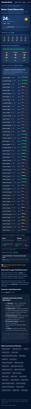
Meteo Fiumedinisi (15, 379)
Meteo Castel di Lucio (7, 369)
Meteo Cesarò (5, 376)
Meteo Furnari (16, 390)
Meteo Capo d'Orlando (7, 362)
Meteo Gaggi (24, 390)
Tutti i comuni (4, 405)
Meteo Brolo (5, 359)
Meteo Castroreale (17, 373)
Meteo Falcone (23, 376)
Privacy (14, 405)
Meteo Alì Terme (5, 352)
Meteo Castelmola (6, 373)
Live (28, 2)
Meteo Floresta (24, 379)
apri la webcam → (6, 260)
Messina (9, 5)
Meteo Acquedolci (6, 348)
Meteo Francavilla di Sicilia (8, 386)
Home (10, 405)
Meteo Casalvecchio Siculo (17, 366)
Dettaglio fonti (5, 340)
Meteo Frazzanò (20, 386)
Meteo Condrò (14, 376)
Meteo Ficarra (5, 379)
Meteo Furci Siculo (6, 390)
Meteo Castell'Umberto (19, 369)
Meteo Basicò (22, 355)
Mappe (24, 2)
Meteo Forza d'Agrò (20, 383)
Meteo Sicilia (18, 2)
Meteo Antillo (15, 352)
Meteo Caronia (5, 366)
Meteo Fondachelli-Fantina (8, 383)
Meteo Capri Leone (19, 362)
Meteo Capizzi (13, 359)
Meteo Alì (26, 348)
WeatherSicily (7, 2)
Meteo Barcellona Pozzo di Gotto (9, 355)
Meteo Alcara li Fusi (17, 348)
